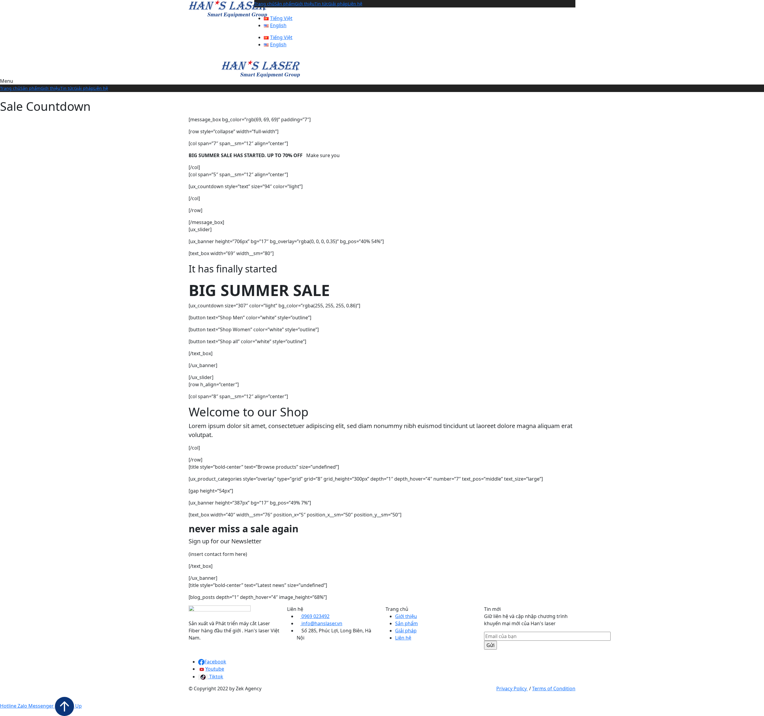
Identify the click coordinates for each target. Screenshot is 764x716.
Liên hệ (355, 4)
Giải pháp (338, 4)
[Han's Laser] (228, 8)
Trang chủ (264, 4)
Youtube (214, 669)
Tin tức (321, 4)
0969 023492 (314, 616)
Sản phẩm (285, 4)
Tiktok (215, 676)
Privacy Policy (512, 688)
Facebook (215, 661)
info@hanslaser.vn (321, 623)
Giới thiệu (305, 4)
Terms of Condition (553, 688)
